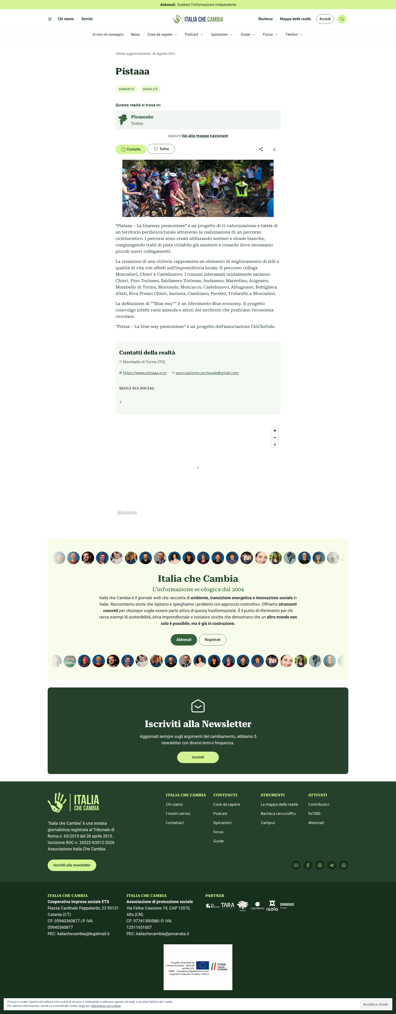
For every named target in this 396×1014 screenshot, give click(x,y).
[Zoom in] (275, 430)
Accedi (325, 19)
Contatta (134, 149)
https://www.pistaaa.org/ (145, 372)
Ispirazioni (222, 822)
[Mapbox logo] (127, 512)
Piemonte (142, 117)
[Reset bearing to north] (275, 444)
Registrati (212, 640)
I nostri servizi (178, 813)
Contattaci (175, 822)
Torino (137, 123)
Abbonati (183, 640)
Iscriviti (198, 757)
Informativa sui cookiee (106, 1006)
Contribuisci (318, 804)
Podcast (220, 813)
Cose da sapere (226, 804)
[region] (198, 471)
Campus (268, 822)
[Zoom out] (275, 437)
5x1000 (314, 813)
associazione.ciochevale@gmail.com (207, 372)
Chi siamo (174, 804)
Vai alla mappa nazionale (205, 135)
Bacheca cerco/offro (278, 813)
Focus (218, 831)
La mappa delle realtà (279, 804)
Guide (218, 841)
